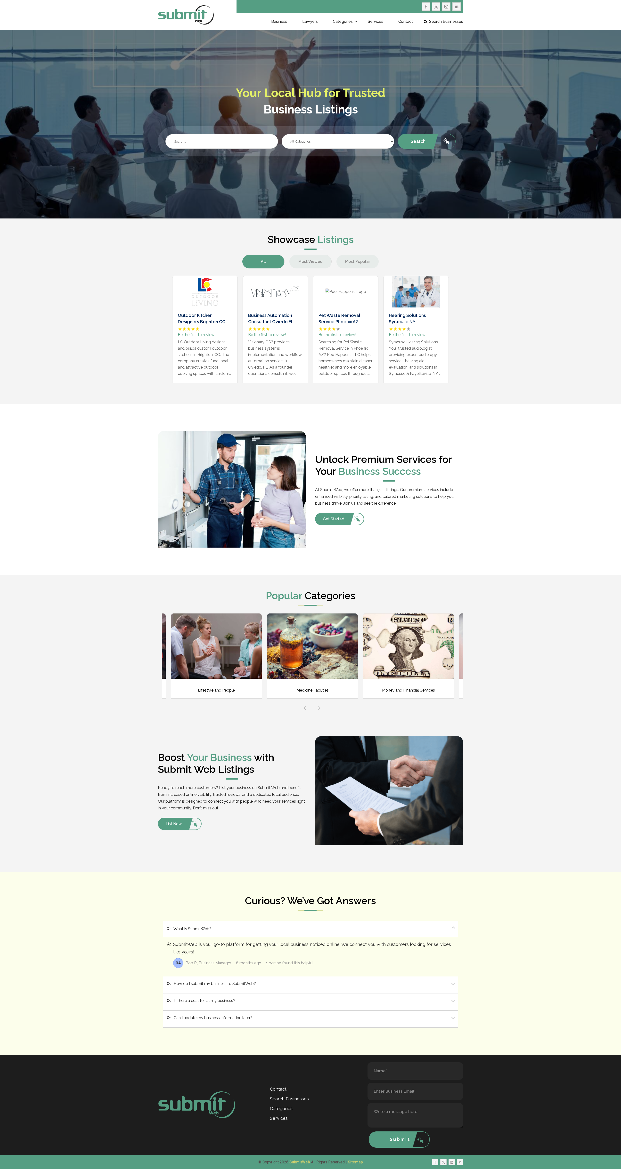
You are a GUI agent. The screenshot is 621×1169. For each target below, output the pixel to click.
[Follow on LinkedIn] (456, 6)
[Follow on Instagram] (446, 6)
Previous (303, 706)
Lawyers (310, 22)
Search (418, 141)
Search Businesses (446, 22)
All (263, 261)
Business (279, 22)
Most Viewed (310, 261)
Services (375, 22)
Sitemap (355, 1162)
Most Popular (357, 261)
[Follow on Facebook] (426, 6)
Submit (400, 1139)
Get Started (333, 519)
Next (317, 706)
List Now (174, 824)
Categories (343, 22)
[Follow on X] (436, 6)
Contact (405, 22)
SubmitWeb (299, 1162)
